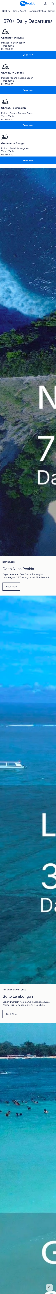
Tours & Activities (37, 11)
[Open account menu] (45, 3)
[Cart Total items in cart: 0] (52, 3)
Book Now (28, 54)
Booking (6, 11)
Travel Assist (19, 11)
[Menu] (3, 3)
